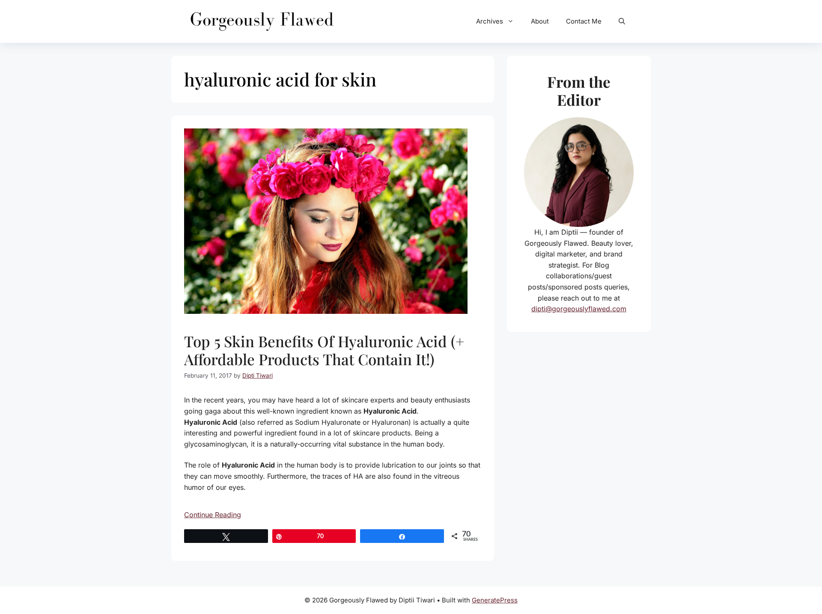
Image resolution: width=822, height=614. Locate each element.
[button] (622, 21)
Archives (489, 21)
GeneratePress (495, 600)
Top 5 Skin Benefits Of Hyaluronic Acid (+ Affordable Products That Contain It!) (324, 350)
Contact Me (584, 21)
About (540, 21)
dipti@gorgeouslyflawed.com (578, 308)
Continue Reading (212, 514)
